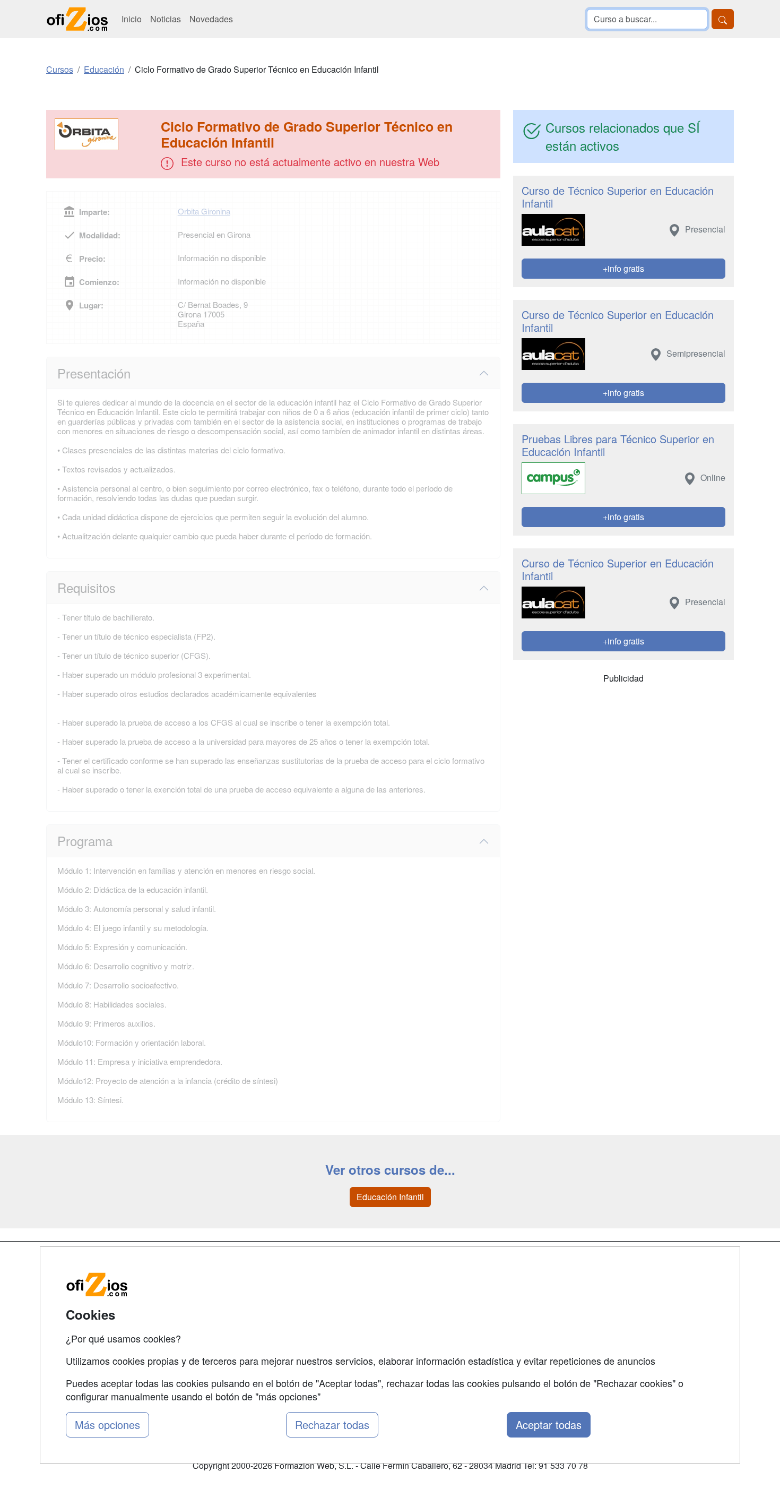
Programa (84, 840)
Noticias (165, 19)
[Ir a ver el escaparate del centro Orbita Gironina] (104, 134)
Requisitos (86, 587)
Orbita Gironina (204, 211)
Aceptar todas (549, 1424)
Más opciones (107, 1424)
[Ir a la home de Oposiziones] (77, 19)
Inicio (132, 19)
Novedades (211, 19)
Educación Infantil (390, 1197)
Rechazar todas (332, 1424)
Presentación (94, 373)
